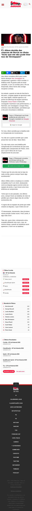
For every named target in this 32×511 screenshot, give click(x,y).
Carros (16, 442)
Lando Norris (9, 314)
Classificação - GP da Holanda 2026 (13, 348)
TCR (16, 430)
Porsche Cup (16, 434)
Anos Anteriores (16, 407)
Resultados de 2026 (9, 371)
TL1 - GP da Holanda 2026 (10, 365)
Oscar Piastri (12, 101)
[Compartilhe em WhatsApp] (3, 72)
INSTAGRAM (16, 465)
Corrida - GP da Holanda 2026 (11, 342)
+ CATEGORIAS (16, 445)
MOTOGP (16, 422)
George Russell (9, 309)
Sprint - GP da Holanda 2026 (11, 354)
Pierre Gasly (8, 330)
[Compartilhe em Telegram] (22, 72)
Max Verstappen (17, 78)
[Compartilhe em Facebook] (8, 72)
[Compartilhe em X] (17, 72)
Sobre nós (16, 449)
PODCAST (16, 472)
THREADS (16, 469)
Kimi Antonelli (9, 306)
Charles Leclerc (9, 316)
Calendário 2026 (16, 399)
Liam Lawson (9, 327)
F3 (16, 418)
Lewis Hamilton (9, 311)
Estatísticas (16, 411)
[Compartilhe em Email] (13, 72)
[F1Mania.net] (16, 4)
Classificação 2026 (16, 403)
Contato (16, 453)
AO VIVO (16, 391)
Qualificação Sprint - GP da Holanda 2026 (15, 360)
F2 (16, 414)
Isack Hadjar (8, 324)
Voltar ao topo (16, 385)
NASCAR (16, 426)
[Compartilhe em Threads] (27, 72)
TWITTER (16, 461)
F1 (2, 44)
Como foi (25, 279)
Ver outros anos (20, 371)
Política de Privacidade (16, 486)
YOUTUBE (16, 457)
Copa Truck (16, 438)
